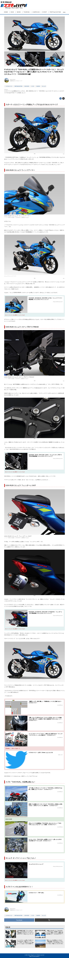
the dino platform (36, 956)
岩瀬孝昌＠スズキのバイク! (16, 80)
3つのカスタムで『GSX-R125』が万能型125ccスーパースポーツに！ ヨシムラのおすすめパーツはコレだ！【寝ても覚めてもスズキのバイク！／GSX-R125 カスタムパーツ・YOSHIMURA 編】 (34, 72)
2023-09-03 (12, 79)
